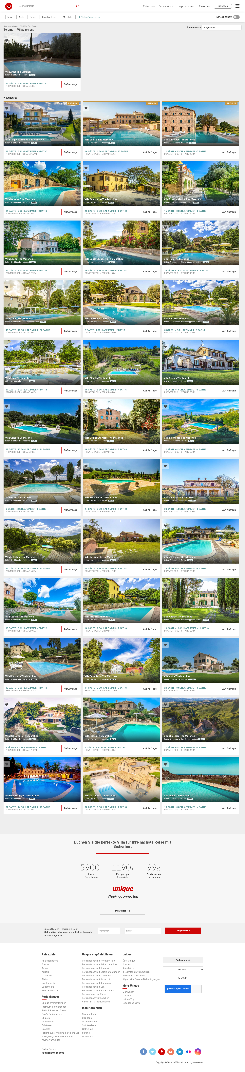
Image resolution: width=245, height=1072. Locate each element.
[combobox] (221, 27)
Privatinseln (48, 1021)
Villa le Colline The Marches (20, 557)
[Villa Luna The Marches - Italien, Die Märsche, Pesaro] (42, 362)
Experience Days (131, 1002)
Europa (45, 964)
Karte (32, 75)
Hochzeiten (88, 1036)
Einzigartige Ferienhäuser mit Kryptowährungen (57, 1038)
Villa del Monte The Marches (180, 437)
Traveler (126, 995)
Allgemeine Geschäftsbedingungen (141, 979)
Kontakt (126, 964)
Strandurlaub (89, 1014)
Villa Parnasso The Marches (179, 139)
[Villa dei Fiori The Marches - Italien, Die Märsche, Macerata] (200, 481)
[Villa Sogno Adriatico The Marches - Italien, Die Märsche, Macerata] (42, 123)
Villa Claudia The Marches (99, 378)
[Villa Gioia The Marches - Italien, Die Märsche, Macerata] (42, 481)
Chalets (46, 1017)
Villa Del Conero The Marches (21, 735)
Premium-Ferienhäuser (54, 1006)
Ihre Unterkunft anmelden (136, 971)
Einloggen (181, 960)
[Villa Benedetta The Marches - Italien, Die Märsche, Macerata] (121, 660)
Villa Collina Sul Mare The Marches (104, 437)
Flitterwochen (89, 1021)
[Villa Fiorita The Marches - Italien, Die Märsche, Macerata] (121, 720)
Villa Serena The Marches (19, 616)
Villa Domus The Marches (178, 378)
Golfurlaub (87, 1029)
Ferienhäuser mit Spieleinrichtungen (101, 971)
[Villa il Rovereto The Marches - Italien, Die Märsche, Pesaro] (121, 481)
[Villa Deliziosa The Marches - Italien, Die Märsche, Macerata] (121, 302)
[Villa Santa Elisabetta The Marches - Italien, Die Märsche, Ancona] (121, 243)
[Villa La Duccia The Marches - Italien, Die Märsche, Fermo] (121, 779)
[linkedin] (181, 1051)
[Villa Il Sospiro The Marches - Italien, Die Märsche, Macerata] (42, 660)
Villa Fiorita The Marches (98, 735)
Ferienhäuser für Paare (94, 994)
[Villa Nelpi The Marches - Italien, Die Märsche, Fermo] (200, 779)
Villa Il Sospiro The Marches (20, 676)
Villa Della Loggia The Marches (22, 795)
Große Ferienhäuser (52, 1014)
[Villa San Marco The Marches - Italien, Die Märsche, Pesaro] (121, 183)
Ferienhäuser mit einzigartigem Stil (60, 1032)
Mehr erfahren (122, 911)
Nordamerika (48, 983)
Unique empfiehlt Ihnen (54, 1002)
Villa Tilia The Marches (97, 616)
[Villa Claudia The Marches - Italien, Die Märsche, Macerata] (121, 362)
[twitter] (153, 1051)
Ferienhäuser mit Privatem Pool (98, 960)
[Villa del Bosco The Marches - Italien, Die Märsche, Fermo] (200, 541)
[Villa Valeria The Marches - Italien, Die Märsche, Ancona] (121, 123)
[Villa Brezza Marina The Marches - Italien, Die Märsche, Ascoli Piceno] (200, 183)
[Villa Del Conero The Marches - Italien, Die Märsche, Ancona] (42, 720)
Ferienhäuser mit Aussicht (96, 979)
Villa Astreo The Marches (178, 616)
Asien (45, 968)
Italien (15, 26)
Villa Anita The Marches (177, 676)
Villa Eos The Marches (176, 318)
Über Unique (128, 960)
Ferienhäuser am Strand (54, 1010)
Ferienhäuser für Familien (95, 998)
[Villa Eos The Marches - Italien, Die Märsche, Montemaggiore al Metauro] (200, 302)
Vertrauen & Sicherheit (134, 975)
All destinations (50, 960)
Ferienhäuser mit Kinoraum (96, 983)
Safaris (86, 1032)
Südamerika (48, 986)
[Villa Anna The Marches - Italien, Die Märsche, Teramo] (42, 55)
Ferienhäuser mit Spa (93, 986)
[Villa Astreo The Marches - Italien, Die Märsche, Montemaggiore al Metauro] (200, 600)
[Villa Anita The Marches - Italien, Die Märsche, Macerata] (200, 660)
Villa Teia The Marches (176, 258)
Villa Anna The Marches (18, 71)
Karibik (45, 971)
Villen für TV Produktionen (96, 1001)
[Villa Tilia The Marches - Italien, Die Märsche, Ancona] (121, 600)
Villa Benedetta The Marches (101, 676)
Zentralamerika (50, 990)
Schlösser (47, 1025)
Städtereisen (89, 1025)
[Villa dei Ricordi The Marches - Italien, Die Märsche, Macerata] (121, 541)
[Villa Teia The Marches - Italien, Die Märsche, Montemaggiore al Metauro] (200, 243)
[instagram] (199, 1051)
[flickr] (188, 1052)
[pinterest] (162, 1051)
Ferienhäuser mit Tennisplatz (97, 975)
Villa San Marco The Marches (101, 199)
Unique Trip (128, 999)
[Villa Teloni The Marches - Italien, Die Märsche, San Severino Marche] (42, 302)
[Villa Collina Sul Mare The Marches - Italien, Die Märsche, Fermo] (121, 421)
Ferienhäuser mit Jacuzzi (95, 968)
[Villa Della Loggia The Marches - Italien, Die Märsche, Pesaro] (42, 779)
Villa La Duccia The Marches (100, 795)
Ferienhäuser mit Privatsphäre (98, 990)
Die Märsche (25, 26)
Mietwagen (128, 991)
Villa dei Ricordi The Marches (101, 557)
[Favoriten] (6, 41)
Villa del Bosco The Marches (180, 557)
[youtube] (172, 1051)
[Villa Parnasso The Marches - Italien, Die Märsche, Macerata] (200, 123)
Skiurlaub (87, 1017)
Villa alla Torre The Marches (179, 735)
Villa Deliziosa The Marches (100, 318)
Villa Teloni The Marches (19, 318)
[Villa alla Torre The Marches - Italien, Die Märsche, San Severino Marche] (200, 720)
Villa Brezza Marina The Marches (182, 199)
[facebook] (144, 1051)
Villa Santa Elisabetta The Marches (104, 258)
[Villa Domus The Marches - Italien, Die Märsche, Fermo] (200, 362)
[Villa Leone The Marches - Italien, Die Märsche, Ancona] (42, 243)
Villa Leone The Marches (19, 258)
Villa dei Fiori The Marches (178, 497)
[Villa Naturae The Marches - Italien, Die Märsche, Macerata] (42, 183)
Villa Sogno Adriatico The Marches (24, 139)
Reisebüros (128, 968)
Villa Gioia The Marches (18, 497)
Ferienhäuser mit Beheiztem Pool (99, 964)
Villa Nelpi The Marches (177, 795)
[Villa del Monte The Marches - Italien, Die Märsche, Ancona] (200, 421)
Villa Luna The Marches (18, 378)
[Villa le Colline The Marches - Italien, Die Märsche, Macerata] (42, 541)
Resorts (46, 1029)
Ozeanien (47, 975)
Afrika (45, 979)
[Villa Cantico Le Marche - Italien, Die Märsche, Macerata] (42, 421)
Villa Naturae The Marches (20, 199)
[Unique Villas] (9, 6)
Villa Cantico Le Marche (18, 437)
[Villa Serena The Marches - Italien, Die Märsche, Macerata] (42, 600)
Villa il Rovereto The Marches (101, 497)
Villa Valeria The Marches (99, 139)
